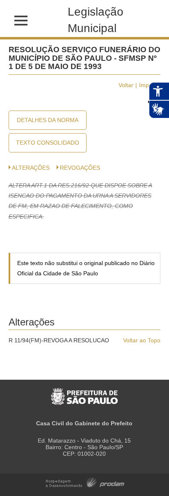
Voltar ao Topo (141, 340)
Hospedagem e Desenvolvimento (85, 482)
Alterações (31, 167)
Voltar (126, 85)
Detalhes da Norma (47, 120)
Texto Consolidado (47, 142)
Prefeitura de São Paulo (84, 392)
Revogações (80, 167)
